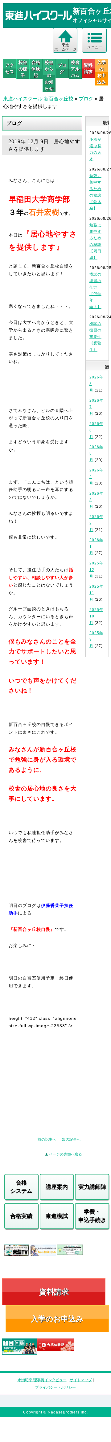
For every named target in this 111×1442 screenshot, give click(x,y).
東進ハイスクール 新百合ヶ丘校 (38, 98)
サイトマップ (81, 1380)
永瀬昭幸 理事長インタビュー (42, 1380)
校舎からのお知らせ (49, 75)
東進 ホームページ (65, 47)
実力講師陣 (92, 1187)
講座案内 (57, 1187)
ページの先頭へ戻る (65, 1154)
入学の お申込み (101, 72)
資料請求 (88, 68)
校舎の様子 (22, 69)
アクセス (9, 68)
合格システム (21, 1186)
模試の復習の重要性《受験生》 (95, 336)
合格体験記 (35, 69)
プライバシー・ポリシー (55, 1387)
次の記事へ (71, 1139)
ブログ (62, 68)
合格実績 (21, 1216)
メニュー (94, 47)
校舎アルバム (75, 69)
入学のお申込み (57, 1319)
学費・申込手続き (92, 1216)
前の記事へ (47, 1139)
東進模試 (57, 1216)
